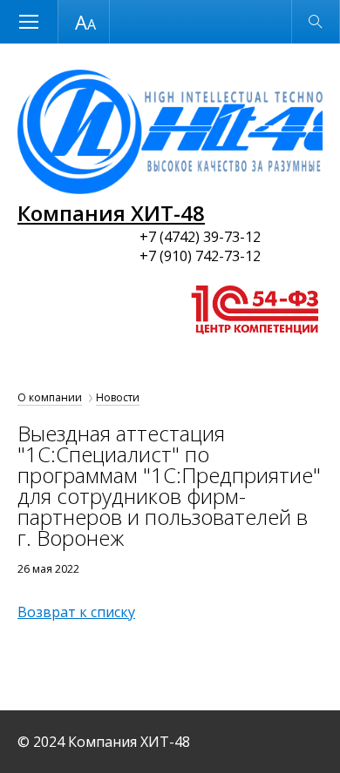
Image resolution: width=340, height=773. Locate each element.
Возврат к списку (76, 612)
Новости (117, 397)
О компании (49, 397)
